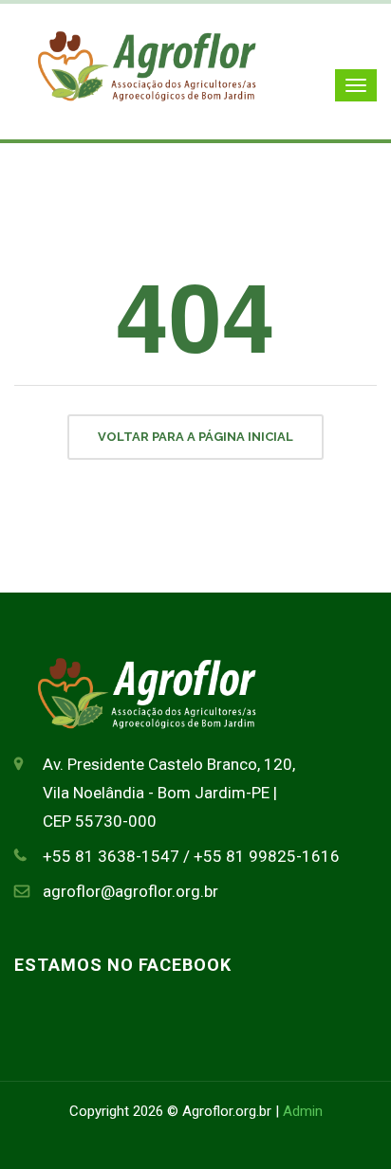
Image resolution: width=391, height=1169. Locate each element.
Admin (303, 1111)
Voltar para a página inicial (195, 436)
